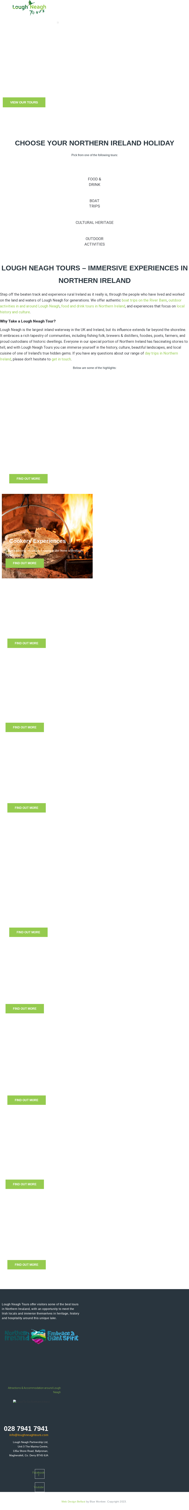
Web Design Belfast (73, 1501)
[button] (58, 23)
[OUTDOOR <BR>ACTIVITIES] (95, 229)
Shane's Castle (30, 790)
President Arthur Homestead (48, 1247)
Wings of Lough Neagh (39, 991)
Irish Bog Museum (35, 625)
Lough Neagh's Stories (39, 1166)
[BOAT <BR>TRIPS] (95, 191)
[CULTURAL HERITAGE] (95, 213)
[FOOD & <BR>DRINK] (95, 169)
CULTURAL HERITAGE (95, 222)
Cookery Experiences (37, 541)
